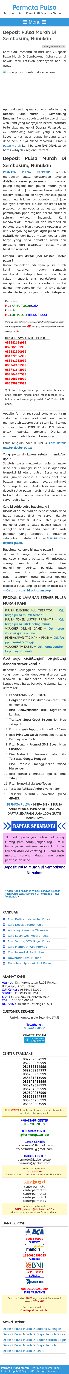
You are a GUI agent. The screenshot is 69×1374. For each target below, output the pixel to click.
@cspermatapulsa (35, 1045)
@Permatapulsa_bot (34, 1134)
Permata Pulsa (34, 7)
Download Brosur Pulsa (24, 958)
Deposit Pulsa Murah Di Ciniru (23, 1351)
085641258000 (34, 1028)
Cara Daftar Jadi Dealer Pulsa (29, 919)
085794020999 (34, 1124)
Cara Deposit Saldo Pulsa (25, 924)
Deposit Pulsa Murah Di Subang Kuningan (32, 1329)
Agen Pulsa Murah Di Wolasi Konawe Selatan (33, 891)
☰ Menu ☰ (34, 22)
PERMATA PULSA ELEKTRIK (26, 172)
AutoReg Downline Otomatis (28, 930)
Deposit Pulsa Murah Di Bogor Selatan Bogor (34, 1340)
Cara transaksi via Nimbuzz (27, 952)
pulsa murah (12, 145)
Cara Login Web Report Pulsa (28, 935)
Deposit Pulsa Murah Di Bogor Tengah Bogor (34, 1334)
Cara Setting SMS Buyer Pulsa (29, 941)
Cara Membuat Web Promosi (28, 946)
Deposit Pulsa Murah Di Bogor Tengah (29, 1345)
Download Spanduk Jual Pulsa (29, 963)
